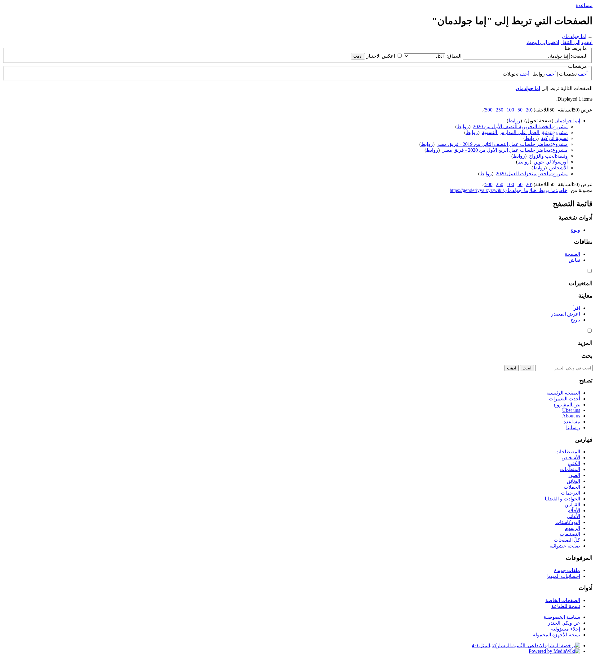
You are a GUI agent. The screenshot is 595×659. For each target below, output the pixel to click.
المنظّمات (570, 469)
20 (528, 109)
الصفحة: (579, 56)
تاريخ (575, 319)
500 (488, 109)
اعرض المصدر (565, 313)
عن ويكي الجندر (564, 623)
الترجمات (570, 492)
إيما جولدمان (567, 120)
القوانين (572, 504)
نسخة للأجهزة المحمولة (556, 634)
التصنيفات (570, 534)
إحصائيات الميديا (563, 576)
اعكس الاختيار (380, 56)
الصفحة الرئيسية (563, 392)
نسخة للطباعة (565, 606)
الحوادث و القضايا (562, 498)
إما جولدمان (574, 36)
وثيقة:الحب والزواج (548, 156)
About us (571, 415)
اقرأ (576, 308)
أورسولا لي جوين (551, 161)
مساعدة (584, 5)
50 (520, 109)
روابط (514, 120)
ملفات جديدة (567, 570)
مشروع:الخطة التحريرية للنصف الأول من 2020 (520, 126)
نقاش (574, 260)
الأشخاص (558, 167)
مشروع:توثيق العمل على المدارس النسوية (525, 132)
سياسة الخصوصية (562, 617)
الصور (574, 475)
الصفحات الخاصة (562, 600)
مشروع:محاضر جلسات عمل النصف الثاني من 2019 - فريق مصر (502, 144)
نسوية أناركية (554, 138)
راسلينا (573, 427)
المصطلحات (567, 451)
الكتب (574, 463)
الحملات (572, 487)
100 (510, 109)
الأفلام (573, 510)
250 (499, 109)
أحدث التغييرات (564, 398)
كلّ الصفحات (567, 540)
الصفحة (572, 254)
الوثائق (573, 481)
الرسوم (572, 528)
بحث (587, 355)
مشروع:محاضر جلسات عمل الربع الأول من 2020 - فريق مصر (505, 150)
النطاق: (454, 56)
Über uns (571, 410)
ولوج (575, 230)
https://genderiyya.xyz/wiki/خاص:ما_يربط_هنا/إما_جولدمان (508, 190)
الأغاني (573, 516)
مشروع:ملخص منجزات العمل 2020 (532, 173)
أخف (583, 73)
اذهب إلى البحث (543, 42)
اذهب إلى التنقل (576, 42)
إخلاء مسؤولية (565, 628)
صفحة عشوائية (564, 545)
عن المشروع (567, 404)
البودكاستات (567, 522)
